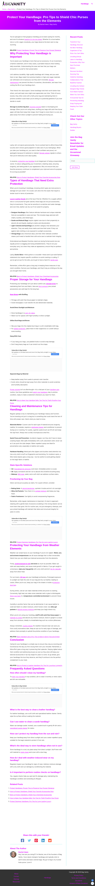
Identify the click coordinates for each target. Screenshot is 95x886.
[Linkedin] (43, 840)
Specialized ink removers (22, 469)
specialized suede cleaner (18, 728)
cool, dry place (30, 313)
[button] (92, 4)
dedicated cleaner (38, 427)
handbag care (54, 389)
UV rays (23, 577)
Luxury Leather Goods (17, 199)
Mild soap (21, 474)
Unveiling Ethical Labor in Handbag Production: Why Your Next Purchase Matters (77, 62)
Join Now (75, 167)
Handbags (85, 4)
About (16, 874)
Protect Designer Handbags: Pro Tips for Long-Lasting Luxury (37, 542)
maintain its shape (16, 618)
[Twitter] (29, 840)
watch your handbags (40, 392)
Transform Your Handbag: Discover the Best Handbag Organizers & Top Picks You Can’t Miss (77, 47)
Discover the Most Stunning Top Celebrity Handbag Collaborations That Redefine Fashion (76, 77)
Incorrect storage (35, 107)
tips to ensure (43, 286)
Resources (16, 882)
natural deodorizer (28, 488)
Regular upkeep (44, 153)
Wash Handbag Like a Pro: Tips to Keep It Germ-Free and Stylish (38, 637)
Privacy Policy (78, 875)
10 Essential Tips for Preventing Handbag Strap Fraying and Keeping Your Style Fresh (77, 103)
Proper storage (15, 389)
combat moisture (40, 491)
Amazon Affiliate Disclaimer (79, 883)
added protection (19, 328)
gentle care (54, 260)
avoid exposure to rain (22, 564)
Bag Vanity (53, 24)
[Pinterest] (36, 840)
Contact (16, 876)
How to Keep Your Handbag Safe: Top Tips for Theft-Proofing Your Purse (34, 798)
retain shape (24, 752)
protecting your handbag (26, 161)
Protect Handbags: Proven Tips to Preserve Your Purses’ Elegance (39, 50)
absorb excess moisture (26, 609)
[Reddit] (50, 840)
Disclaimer (78, 881)
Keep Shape (14, 294)
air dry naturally (56, 569)
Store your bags (15, 596)
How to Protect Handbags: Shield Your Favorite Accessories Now (38, 177)
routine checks (28, 626)
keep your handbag (18, 676)
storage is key (51, 284)
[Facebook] (22, 840)
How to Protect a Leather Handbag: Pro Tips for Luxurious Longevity (39, 665)
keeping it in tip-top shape (33, 39)
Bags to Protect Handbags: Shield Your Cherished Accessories (37, 276)
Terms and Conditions (78, 878)
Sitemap (16, 879)
